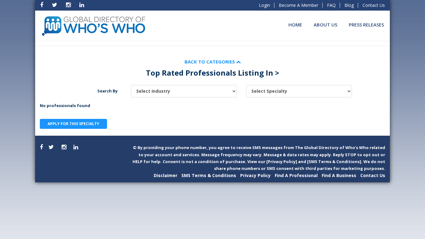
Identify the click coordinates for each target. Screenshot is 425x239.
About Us (325, 24)
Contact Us (373, 5)
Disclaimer (165, 175)
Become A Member (298, 5)
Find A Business (339, 175)
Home (295, 24)
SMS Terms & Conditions (208, 175)
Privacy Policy (255, 175)
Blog (349, 5)
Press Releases (366, 24)
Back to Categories (210, 62)
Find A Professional (296, 175)
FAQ (331, 5)
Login (264, 5)
